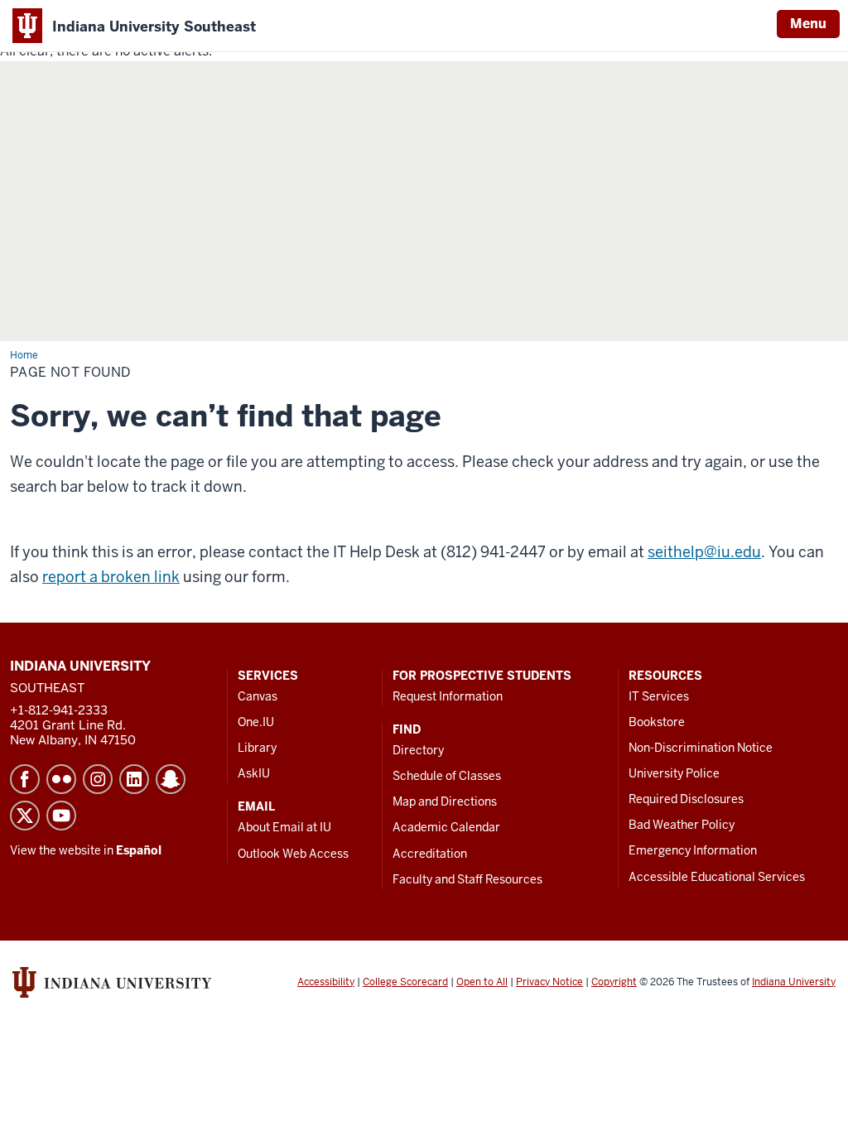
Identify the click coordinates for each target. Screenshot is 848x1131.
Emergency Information (693, 850)
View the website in (85, 850)
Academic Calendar (446, 827)
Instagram (98, 779)
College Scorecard (405, 982)
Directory (418, 750)
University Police (674, 773)
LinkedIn (134, 779)
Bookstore (657, 722)
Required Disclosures (686, 799)
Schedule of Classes (447, 775)
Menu (808, 23)
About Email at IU (284, 827)
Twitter (25, 815)
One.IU (256, 722)
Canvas (257, 696)
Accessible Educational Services (717, 876)
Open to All (482, 982)
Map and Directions (445, 801)
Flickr (61, 779)
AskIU (254, 773)
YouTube (61, 815)
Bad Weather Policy (682, 824)
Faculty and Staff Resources (467, 879)
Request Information (448, 696)
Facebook (25, 779)
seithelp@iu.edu (704, 551)
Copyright (614, 982)
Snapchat (171, 779)
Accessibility (325, 982)
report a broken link (111, 576)
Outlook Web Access (293, 853)
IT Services (659, 696)
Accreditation (430, 853)
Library (257, 747)
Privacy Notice (549, 982)
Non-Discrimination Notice (701, 747)
